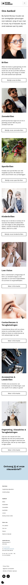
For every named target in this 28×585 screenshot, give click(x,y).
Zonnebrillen (5, 507)
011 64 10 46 (6, 547)
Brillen (3, 501)
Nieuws (4, 531)
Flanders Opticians (12, 571)
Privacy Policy (6, 566)
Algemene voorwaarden (8, 568)
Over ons (4, 528)
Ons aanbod (5, 525)
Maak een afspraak (6, 534)
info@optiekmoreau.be (8, 548)
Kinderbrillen (5, 504)
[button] (24, 3)
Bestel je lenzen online (7, 515)
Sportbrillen (5, 510)
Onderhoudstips (6, 492)
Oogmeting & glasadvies (8, 489)
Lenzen (4, 513)
